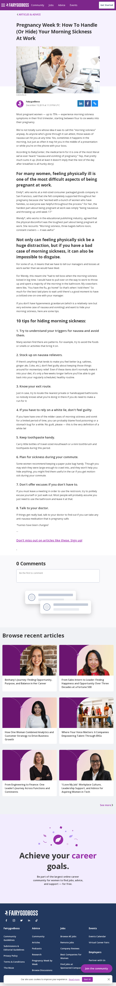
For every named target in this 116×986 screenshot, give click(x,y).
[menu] (3, 3)
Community (37, 5)
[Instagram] (14, 920)
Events (73, 5)
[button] (80, 103)
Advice (61, 5)
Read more (74, 979)
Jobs (51, 5)
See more (105, 805)
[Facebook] (6, 920)
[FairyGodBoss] (21, 913)
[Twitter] (21, 920)
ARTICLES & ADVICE (30, 14)
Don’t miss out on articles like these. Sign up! (49, 540)
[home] (17, 6)
